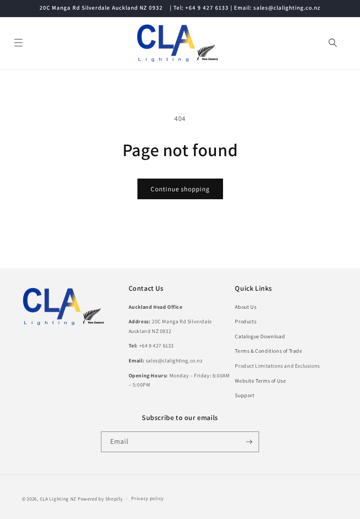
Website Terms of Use (260, 380)
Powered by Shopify (100, 499)
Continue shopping (180, 189)
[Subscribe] (249, 441)
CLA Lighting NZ (58, 499)
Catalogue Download (260, 336)
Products (245, 321)
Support (244, 395)
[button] (18, 42)
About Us (245, 306)
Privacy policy (147, 498)
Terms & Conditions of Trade (268, 350)
